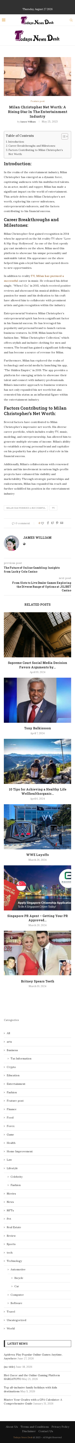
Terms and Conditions (35, 1426)
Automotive (18, 1269)
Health (11, 1143)
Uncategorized (16, 1320)
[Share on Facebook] (48, 523)
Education (13, 1075)
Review (11, 1235)
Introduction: (16, 141)
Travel (11, 1311)
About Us (12, 1426)
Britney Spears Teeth (37, 981)
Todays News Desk (22, 1437)
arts (9, 1041)
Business (12, 1050)
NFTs (10, 1210)
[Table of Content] (64, 136)
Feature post (38, 101)
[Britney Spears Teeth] (37, 953)
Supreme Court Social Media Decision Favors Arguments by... (37, 665)
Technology (14, 1261)
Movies (11, 1193)
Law (9, 1159)
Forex (10, 1126)
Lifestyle (12, 1168)
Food (10, 1117)
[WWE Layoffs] (37, 826)
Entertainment (16, 1084)
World (11, 1328)
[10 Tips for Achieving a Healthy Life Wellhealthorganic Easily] (37, 761)
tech (9, 1252)
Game (10, 1134)
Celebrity (16, 1176)
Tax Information (21, 1058)
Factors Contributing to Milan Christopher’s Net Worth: (35, 152)
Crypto (11, 1067)
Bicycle (18, 1278)
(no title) (9, 1366)
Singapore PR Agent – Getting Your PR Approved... (37, 918)
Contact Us (45, 1431)
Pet (9, 1218)
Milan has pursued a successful (25, 508)
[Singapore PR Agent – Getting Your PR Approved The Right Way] (37, 887)
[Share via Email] (61, 523)
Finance (12, 1109)
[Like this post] (42, 523)
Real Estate (14, 1227)
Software (16, 1303)
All (8, 1033)
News (10, 1202)
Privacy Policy (60, 1426)
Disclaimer (29, 1431)
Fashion (12, 1092)
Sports (11, 1244)
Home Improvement (20, 1151)
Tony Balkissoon (37, 728)
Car (16, 1286)
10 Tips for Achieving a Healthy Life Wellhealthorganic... (37, 791)
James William (28, 121)
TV (53, 508)
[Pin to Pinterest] (57, 523)
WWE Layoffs (37, 855)
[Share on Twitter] (52, 523)
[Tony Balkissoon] (37, 700)
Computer (17, 1295)
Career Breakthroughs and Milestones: (32, 145)
